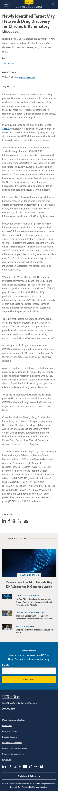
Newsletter (7, 725)
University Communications (13, 754)
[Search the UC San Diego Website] (53, 4)
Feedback (44, 787)
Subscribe (29, 679)
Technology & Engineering (30, 612)
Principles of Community (12, 742)
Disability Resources (10, 737)
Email (5, 665)
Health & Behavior (29, 575)
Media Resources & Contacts (13, 720)
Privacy (36, 787)
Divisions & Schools (28, 776)
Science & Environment (28, 596)
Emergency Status (9, 731)
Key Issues (6, 759)
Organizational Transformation (14, 748)
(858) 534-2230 (8, 709)
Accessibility (27, 787)
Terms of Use (15, 787)
